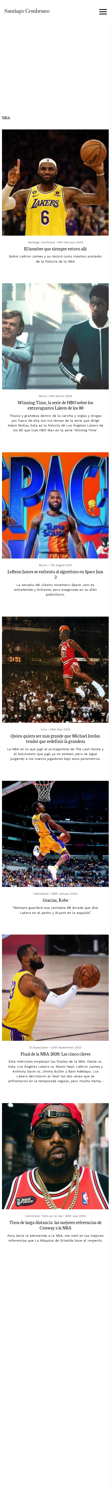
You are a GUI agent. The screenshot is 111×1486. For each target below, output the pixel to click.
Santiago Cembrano (27, 11)
